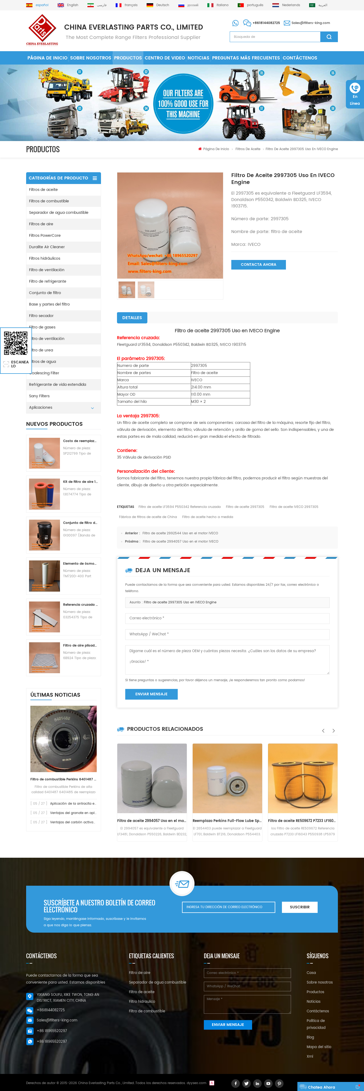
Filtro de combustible (147, 1011)
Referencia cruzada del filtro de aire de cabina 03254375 (80, 604)
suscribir (300, 907)
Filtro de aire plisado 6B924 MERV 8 (80, 645)
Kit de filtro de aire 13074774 (80, 481)
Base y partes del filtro (49, 304)
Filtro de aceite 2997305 (245, 507)
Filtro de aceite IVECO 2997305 (294, 507)
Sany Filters (39, 396)
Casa (311, 973)
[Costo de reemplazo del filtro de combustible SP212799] (44, 453)
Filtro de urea (41, 350)
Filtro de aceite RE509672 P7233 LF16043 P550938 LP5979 (303, 821)
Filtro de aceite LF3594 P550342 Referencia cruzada (180, 507)
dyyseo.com (196, 1083)
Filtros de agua (42, 362)
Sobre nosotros (90, 58)
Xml (310, 1057)
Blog (310, 1037)
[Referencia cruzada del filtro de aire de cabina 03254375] (44, 616)
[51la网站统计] (211, 1083)
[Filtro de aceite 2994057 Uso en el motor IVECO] (152, 778)
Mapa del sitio (319, 1047)
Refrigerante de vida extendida (57, 385)
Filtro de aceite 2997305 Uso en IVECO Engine (180, 602)
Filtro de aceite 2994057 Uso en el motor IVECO (180, 541)
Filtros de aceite (248, 149)
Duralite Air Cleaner (47, 247)
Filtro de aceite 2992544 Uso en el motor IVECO (180, 533)
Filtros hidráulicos (44, 258)
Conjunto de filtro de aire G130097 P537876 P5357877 (80, 523)
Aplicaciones (40, 407)
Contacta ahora (258, 265)
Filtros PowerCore (45, 235)
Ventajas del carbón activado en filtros (81, 822)
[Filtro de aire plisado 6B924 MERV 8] (44, 657)
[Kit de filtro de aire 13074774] (44, 494)
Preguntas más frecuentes (246, 58)
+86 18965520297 (52, 1031)
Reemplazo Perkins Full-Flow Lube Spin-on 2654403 (227, 821)
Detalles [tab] (132, 317)
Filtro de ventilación (46, 270)
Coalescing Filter (44, 373)
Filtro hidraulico (142, 1002)
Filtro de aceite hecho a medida (207, 517)
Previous (322, 728)
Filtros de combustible (49, 201)
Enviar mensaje (151, 694)
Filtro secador (41, 316)
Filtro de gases (42, 327)
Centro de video (165, 58)
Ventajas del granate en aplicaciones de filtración (90, 813)
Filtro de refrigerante (47, 281)
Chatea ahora (321, 1087)
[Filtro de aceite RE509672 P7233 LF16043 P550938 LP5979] (303, 778)
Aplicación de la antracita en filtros (78, 803)
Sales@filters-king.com (311, 23)
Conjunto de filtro (45, 293)
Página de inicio (47, 58)
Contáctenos (300, 58)
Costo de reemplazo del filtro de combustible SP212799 (80, 441)
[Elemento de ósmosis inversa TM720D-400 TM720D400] (44, 575)
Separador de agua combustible (58, 213)
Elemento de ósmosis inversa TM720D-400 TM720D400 (80, 563)
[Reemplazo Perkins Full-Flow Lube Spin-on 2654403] (227, 778)
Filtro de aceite (142, 992)
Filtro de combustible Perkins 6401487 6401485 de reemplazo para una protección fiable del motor (63, 779)
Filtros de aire (41, 224)
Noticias (198, 58)
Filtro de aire (139, 973)
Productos (128, 58)
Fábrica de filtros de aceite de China (148, 517)
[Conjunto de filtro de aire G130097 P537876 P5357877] (44, 535)
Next (332, 728)
